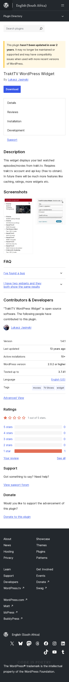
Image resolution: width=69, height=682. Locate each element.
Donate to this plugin (17, 517)
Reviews (12, 112)
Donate (43, 582)
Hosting (9, 551)
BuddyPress (13, 618)
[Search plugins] (41, 28)
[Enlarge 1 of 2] (28, 202)
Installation (14, 121)
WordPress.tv (14, 588)
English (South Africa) (26, 634)
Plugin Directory (13, 16)
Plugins (40, 551)
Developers (11, 582)
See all (61, 458)
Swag (41, 588)
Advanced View (14, 398)
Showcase (43, 539)
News (7, 545)
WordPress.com (16, 600)
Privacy (8, 558)
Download (12, 89)
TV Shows (49, 387)
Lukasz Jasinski (18, 79)
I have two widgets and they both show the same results (22, 285)
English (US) (58, 379)
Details (11, 103)
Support (12, 139)
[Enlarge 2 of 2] (60, 202)
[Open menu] (63, 5)
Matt (8, 606)
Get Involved (44, 569)
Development (16, 130)
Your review (11, 458)
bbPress (11, 612)
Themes (41, 545)
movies (37, 387)
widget (60, 387)
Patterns (41, 558)
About (7, 539)
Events (40, 575)
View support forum (16, 485)
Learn (7, 569)
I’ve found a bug (14, 273)
